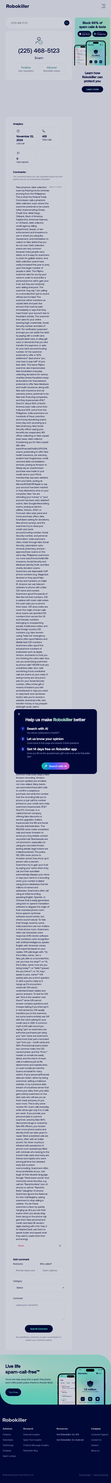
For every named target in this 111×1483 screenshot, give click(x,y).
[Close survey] (19, 714)
